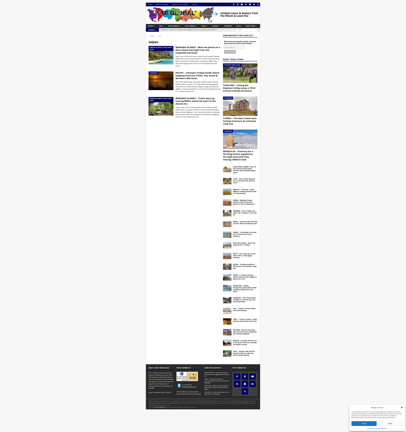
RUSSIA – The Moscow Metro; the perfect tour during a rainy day (245, 266)
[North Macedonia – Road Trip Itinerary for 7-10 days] (227, 245)
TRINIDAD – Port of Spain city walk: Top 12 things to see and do (244, 213)
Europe (150, 26)
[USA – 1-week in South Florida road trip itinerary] (227, 311)
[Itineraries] (161, 80)
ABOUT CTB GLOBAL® (162, 4)
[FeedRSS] (258, 4)
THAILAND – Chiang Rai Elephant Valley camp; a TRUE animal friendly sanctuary (239, 88)
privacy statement (159, 407)
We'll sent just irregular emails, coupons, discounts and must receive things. (240, 42)
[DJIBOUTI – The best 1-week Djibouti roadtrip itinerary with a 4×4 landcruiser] (227, 192)
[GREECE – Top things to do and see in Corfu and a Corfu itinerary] (227, 234)
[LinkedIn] (254, 4)
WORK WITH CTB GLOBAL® (180, 4)
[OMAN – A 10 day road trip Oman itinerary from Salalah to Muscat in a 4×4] (227, 277)
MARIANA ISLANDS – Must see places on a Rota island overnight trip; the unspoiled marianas (198, 50)
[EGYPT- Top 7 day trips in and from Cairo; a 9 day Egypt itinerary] (227, 256)
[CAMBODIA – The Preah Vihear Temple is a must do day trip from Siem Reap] (227, 300)
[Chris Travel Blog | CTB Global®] (203, 23)
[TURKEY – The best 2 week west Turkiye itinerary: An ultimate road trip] (240, 106)
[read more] (190, 91)
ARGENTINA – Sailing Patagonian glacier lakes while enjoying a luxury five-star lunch (245, 289)
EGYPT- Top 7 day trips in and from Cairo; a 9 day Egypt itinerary (244, 256)
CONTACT (194, 4)
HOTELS (238, 26)
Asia (160, 26)
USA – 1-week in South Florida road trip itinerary (244, 309)
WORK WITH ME (159, 392)
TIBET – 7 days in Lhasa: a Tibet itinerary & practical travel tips (245, 320)
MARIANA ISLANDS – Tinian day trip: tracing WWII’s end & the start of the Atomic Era (196, 101)
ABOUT (151, 392)
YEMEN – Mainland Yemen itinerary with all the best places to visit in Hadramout (244, 202)
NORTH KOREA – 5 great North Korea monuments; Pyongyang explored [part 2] (216, 374)
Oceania (215, 26)
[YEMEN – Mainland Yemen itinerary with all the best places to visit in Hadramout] (227, 202)
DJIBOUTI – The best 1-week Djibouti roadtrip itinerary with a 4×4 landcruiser (244, 191)
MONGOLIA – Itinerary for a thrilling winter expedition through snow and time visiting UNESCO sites (238, 155)
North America (173, 26)
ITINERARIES (228, 26)
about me (170, 382)
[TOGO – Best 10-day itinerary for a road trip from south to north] (227, 181)
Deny (390, 423)
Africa (204, 26)
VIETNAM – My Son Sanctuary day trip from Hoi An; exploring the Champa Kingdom (244, 332)
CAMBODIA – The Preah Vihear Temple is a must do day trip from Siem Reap (244, 300)
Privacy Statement (381, 428)
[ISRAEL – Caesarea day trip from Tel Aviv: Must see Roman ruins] (227, 224)
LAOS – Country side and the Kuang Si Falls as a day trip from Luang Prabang (244, 353)
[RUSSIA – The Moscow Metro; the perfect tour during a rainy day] (227, 266)
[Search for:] (246, 30)
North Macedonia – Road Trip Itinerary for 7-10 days (244, 244)
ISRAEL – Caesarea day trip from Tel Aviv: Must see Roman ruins (245, 223)
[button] (402, 407)
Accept (364, 423)
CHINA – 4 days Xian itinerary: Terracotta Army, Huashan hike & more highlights (216, 381)
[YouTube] (242, 4)
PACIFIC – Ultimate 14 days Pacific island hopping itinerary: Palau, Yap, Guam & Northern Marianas (197, 75)
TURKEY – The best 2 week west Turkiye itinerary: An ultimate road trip (240, 121)
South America (190, 26)
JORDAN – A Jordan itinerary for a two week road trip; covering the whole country (245, 342)
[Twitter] (246, 4)
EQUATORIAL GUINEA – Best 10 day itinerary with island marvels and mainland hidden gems (244, 170)
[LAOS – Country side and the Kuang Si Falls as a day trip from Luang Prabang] (227, 353)
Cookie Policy (371, 428)
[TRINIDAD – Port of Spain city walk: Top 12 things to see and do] (227, 213)
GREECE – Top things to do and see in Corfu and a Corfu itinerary (244, 234)
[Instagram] (237, 4)
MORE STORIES (250, 26)
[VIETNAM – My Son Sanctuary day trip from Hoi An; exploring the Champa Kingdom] (227, 332)
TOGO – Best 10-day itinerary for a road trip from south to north (244, 181)
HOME (150, 4)
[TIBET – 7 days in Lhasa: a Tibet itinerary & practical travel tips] (227, 321)
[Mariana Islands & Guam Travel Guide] (161, 55)
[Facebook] (233, 4)
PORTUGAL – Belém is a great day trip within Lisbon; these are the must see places (216, 387)
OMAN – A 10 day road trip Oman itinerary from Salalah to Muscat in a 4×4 (245, 277)
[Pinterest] (250, 4)
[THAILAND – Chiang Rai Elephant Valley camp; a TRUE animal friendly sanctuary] (240, 73)
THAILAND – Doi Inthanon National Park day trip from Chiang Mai (216, 393)
